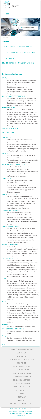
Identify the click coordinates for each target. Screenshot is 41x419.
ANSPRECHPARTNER (29, 16)
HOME (4, 37)
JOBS (7, 16)
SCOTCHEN (6, 178)
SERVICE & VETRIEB (27, 53)
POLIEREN (6, 153)
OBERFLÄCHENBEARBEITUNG (21, 47)
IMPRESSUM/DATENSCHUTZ (16, 33)
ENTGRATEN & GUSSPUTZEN (13, 165)
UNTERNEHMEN (10, 59)
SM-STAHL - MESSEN (29, 22)
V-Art (29, 418)
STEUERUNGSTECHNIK (11, 210)
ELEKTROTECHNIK (11, 53)
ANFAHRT (9, 27)
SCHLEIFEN (6, 137)
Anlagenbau (6, 336)
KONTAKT (9, 22)
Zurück (4, 345)
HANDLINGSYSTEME (19, 39)
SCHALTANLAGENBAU (10, 226)
